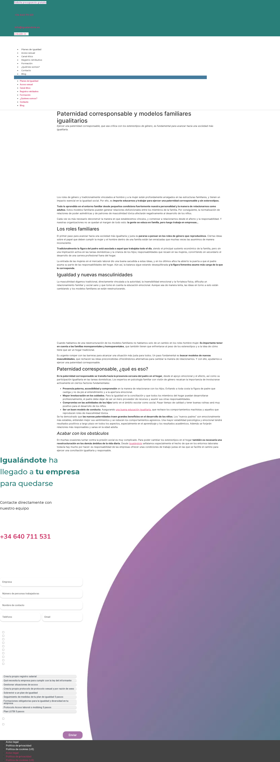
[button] (110, 77)
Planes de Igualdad (31, 49)
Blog (23, 74)
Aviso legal (12, 742)
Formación (27, 63)
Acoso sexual (28, 53)
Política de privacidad (18, 745)
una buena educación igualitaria (133, 409)
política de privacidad (39, 718)
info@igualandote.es (27, 27)
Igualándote (135, 443)
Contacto (26, 70)
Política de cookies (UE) (20, 749)
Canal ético (27, 56)
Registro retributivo (31, 60)
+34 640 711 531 (24, 15)
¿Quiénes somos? (30, 67)
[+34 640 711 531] (2, 527)
